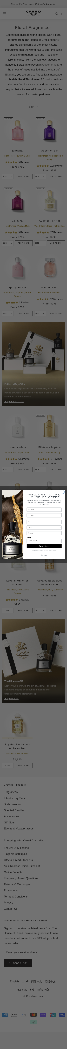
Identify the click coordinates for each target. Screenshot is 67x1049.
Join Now (44, 546)
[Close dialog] (63, 492)
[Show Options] (60, 528)
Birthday (29, 537)
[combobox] (43, 528)
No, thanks (44, 555)
